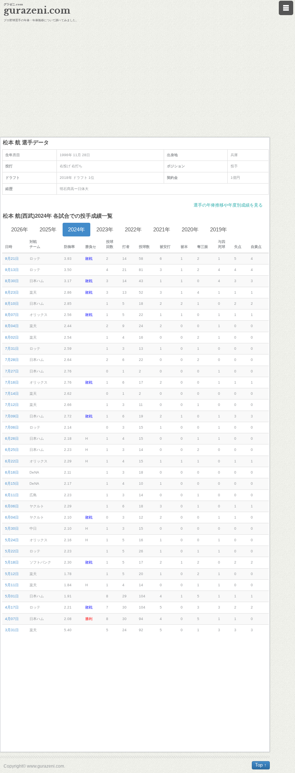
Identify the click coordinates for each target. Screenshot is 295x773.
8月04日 (12, 326)
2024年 (76, 229)
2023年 (104, 229)
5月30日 (12, 528)
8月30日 (12, 281)
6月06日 (12, 506)
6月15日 (12, 483)
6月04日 (12, 517)
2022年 (133, 229)
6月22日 (12, 461)
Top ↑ (261, 765)
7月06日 (12, 427)
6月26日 (12, 438)
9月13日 (12, 270)
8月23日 (12, 292)
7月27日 (12, 371)
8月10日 (12, 304)
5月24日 (12, 540)
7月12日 (12, 405)
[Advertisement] (147, 79)
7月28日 (12, 360)
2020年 (190, 229)
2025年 (48, 229)
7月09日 (12, 416)
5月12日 (12, 574)
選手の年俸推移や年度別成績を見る (228, 205)
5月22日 (12, 551)
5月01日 (12, 596)
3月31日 (12, 630)
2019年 (218, 229)
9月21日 (12, 259)
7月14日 (12, 393)
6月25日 (12, 450)
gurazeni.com (37, 10)
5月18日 (12, 562)
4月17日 (12, 607)
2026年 (19, 229)
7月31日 (12, 349)
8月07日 (12, 315)
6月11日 (12, 495)
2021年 (161, 229)
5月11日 (12, 585)
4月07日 (12, 619)
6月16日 (12, 472)
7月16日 (12, 382)
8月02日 (12, 337)
